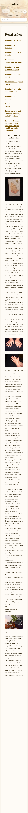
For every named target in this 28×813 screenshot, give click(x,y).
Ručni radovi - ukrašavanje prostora (13, 60)
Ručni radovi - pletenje (10, 97)
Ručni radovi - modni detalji (13, 75)
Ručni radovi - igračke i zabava (14, 82)
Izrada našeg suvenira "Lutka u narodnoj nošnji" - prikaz (13, 113)
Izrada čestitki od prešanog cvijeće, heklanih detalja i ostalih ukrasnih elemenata (12, 125)
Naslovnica (6, 11)
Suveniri (23, 11)
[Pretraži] (2, 19)
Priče (16, 11)
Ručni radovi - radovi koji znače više (13, 90)
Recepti (10, 15)
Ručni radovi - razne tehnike (13, 53)
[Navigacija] (25, 12)
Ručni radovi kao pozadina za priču (12, 68)
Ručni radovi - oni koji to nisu (14, 104)
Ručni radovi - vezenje (14, 40)
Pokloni (18, 15)
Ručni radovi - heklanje (10, 46)
